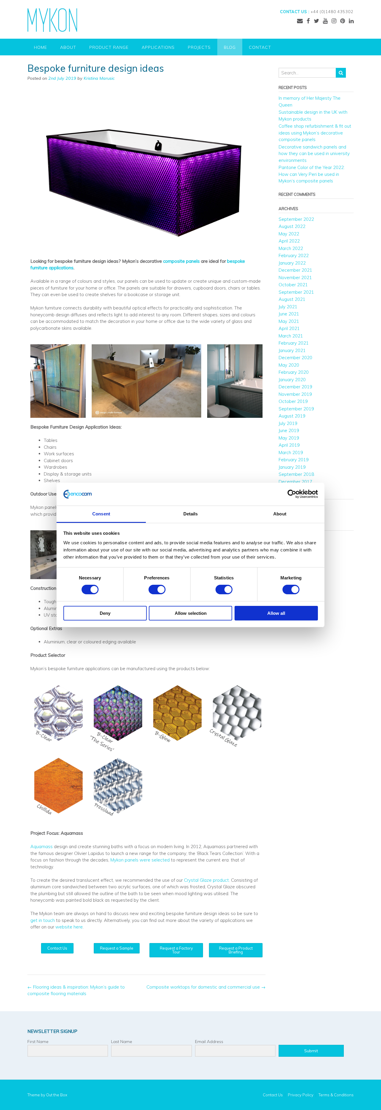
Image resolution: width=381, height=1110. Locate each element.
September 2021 (296, 292)
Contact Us (273, 1095)
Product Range (109, 47)
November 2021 (295, 277)
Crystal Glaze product (206, 880)
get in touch (42, 920)
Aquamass (41, 846)
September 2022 (296, 219)
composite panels (181, 261)
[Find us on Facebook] (308, 20)
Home (40, 47)
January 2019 (292, 467)
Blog (230, 47)
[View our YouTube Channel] (325, 20)
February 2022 (294, 255)
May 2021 (289, 321)
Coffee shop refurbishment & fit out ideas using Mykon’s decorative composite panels (315, 132)
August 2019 (292, 416)
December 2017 (295, 481)
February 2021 (294, 343)
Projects (199, 47)
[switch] (157, 589)
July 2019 (288, 423)
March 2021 (291, 336)
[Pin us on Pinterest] (342, 20)
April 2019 (289, 445)
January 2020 (292, 379)
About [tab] (279, 513)
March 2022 (291, 248)
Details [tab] (190, 513)
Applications (158, 47)
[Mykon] (52, 20)
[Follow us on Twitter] (316, 20)
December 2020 (295, 357)
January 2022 (292, 263)
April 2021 (289, 328)
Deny (105, 613)
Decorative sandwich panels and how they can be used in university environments (314, 153)
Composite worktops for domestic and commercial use (206, 987)
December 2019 (295, 387)
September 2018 (296, 474)
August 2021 (292, 299)
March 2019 (291, 452)
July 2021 (288, 306)
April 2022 (289, 241)
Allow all (276, 613)
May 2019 (289, 438)
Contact (260, 47)
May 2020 (289, 365)
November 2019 (295, 394)
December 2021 (295, 270)
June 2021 (289, 314)
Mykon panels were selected (140, 860)
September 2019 (296, 409)
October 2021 (293, 284)
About (68, 47)
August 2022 (292, 226)
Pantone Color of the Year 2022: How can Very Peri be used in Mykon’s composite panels (312, 174)
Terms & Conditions (336, 1095)
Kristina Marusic (99, 78)
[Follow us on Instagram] (334, 20)
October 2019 (293, 401)
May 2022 (289, 234)
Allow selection (191, 613)
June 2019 (289, 430)
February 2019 (294, 459)
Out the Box (56, 1094)
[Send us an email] (300, 20)
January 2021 (292, 350)
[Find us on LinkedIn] (351, 20)
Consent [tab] (101, 513)
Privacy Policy (300, 1095)
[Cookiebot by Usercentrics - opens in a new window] (292, 494)
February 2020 (294, 372)
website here (69, 927)
